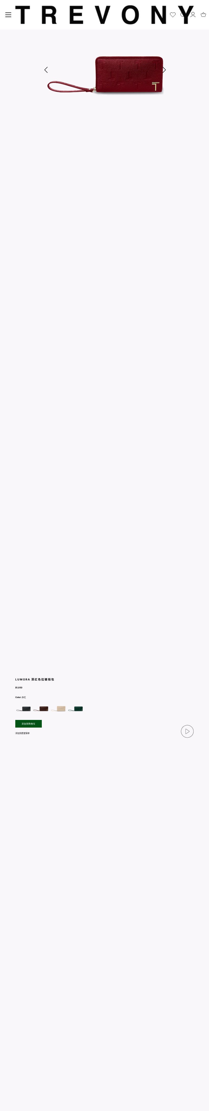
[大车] (203, 13)
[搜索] (183, 13)
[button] (164, 70)
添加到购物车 (28, 723)
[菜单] (8, 14)
